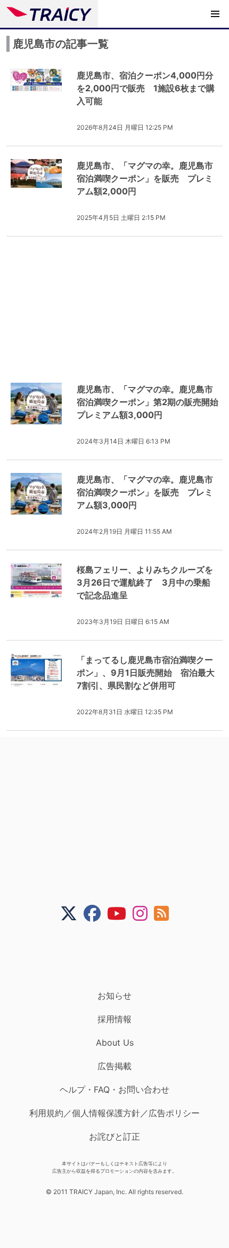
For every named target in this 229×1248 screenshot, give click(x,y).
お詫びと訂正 (114, 1136)
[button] (215, 14)
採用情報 (114, 1019)
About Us (115, 1042)
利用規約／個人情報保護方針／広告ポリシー (114, 1113)
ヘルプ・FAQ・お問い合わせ (114, 1089)
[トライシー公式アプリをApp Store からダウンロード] (121, 956)
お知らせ (114, 995)
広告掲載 (114, 1066)
